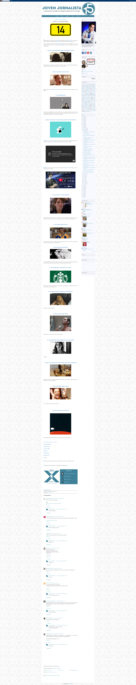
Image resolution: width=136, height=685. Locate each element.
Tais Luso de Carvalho (50, 601)
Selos (73, 16)
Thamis (47, 548)
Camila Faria (48, 533)
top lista (85, 110)
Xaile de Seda (85, 232)
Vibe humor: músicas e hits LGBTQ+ (88, 172)
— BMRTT (84, 229)
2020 (83, 124)
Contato (78, 16)
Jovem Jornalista (52, 509)
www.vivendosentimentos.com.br (51, 520)
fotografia (92, 94)
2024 (83, 119)
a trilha (85, 85)
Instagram (59, 503)
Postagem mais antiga (74, 670)
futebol (83, 95)
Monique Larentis (49, 516)
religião (89, 107)
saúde (87, 108)
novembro (84, 129)
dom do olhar (89, 90)
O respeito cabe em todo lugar (87, 148)
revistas (84, 108)
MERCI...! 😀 (88, 242)
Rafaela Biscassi (49, 633)
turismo (92, 110)
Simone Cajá (48, 568)
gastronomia (92, 95)
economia (88, 91)
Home (57, 16)
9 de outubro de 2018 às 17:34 (62, 509)
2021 (83, 123)
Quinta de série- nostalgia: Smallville (88, 169)
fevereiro (84, 182)
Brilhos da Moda (85, 222)
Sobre (62, 16)
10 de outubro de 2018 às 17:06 (57, 633)
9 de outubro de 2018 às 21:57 (54, 583)
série (94, 108)
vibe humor (87, 111)
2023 (83, 120)
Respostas (49, 507)
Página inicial (61, 670)
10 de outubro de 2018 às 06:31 (62, 610)
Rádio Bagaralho (85, 106)
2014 (83, 189)
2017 (83, 185)
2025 (83, 118)
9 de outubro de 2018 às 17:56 (54, 548)
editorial (87, 92)
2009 (83, 195)
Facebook (55, 503)
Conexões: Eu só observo (87, 152)
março (84, 181)
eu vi (84, 94)
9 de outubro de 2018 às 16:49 (58, 516)
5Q (94, 84)
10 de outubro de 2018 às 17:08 (62, 644)
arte (91, 86)
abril (84, 180)
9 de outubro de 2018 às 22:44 (60, 601)
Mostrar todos (93, 251)
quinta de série (87, 105)
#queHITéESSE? (84, 84)
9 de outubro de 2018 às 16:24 (58, 498)
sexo (85, 109)
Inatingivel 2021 (85, 238)
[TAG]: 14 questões (60, 21)
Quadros (67, 16)
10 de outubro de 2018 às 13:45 (62, 625)
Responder (48, 521)
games (87, 95)
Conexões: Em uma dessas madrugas (88, 162)
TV (82, 111)
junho (84, 177)
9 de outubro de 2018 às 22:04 (62, 593)
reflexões (93, 106)
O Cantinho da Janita (86, 241)
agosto (84, 175)
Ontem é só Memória (49, 503)
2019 (83, 125)
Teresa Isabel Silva (49, 498)
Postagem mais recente (48, 670)
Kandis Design (70, 683)
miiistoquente (49, 555)
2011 (83, 193)
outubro (84, 130)
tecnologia (93, 109)
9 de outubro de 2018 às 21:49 (62, 575)
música (85, 102)
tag (51, 492)
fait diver (49, 492)
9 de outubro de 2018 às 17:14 (56, 533)
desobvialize (87, 89)
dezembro (84, 128)
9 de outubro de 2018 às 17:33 (62, 540)
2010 (83, 194)
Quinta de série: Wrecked (86, 153)
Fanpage (54, 668)
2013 (83, 190)
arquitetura (86, 86)
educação (90, 92)
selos (91, 108)
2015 (83, 188)
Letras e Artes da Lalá (86, 202)
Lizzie (47, 583)
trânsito (89, 110)
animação (89, 85)
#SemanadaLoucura (90, 84)
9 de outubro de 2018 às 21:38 (56, 568)
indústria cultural (86, 98)
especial (88, 93)
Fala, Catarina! (85, 248)
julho (84, 176)
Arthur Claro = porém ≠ (86, 209)
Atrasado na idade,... (85, 239)
